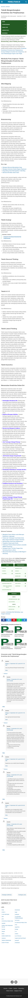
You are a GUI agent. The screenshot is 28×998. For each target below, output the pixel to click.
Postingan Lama (22, 894)
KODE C (3, 912)
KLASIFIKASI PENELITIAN (6, 583)
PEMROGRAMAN (14, 24)
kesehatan (17, 942)
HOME (14, 21)
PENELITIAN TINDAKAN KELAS (7, 587)
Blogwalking (21, 988)
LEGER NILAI (20, 586)
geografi (17, 940)
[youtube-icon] (15, 982)
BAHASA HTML (20, 573)
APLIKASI (17, 920)
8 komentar (3, 17)
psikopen (17, 914)
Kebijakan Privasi (18, 990)
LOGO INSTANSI (12, 601)
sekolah (3, 923)
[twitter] (8, 620)
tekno (3, 933)
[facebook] (3, 620)
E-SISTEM (4, 568)
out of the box (18, 936)
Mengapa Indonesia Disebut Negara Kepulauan (14, 169)
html (3, 909)
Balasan (6, 673)
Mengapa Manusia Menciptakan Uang (12, 167)
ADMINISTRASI (14, 30)
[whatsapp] (19, 620)
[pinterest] (14, 620)
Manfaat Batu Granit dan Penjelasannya (13, 541)
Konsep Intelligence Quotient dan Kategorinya (12, 52)
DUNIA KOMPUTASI (6, 936)
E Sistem (10, 988)
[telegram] (24, 620)
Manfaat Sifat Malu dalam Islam (11, 172)
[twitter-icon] (12, 982)
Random (15, 988)
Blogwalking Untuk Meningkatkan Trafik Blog (14, 170)
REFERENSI (14, 33)
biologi (16, 929)
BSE (3, 916)
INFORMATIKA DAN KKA (14, 599)
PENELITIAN (14, 27)
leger (16, 912)
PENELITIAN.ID (14, 2)
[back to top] (25, 994)
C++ (16, 931)
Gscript (3, 929)
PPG (16, 924)
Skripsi (3, 931)
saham (16, 933)
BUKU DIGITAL (20, 583)
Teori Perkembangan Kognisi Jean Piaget (11, 53)
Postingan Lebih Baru (7, 894)
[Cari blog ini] (26, 2)
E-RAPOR (7, 571)
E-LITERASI (7, 573)
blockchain (17, 909)
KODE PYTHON (5, 942)
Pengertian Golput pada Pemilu (10, 543)
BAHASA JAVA (20, 576)
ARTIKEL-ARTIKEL (14, 606)
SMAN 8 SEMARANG (6, 940)
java (3, 918)
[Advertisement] (14, 960)
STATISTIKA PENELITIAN (6, 589)
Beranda (5, 988)
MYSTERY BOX (11, 609)
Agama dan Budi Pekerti (20, 938)
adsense (4, 938)
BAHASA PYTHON (18, 568)
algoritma (17, 927)
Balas (6, 670)
